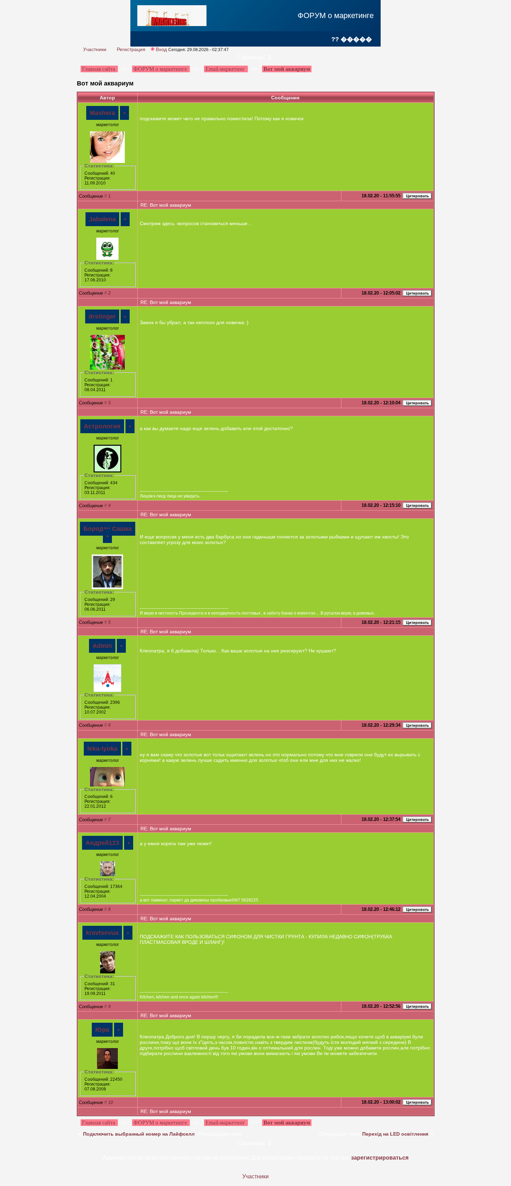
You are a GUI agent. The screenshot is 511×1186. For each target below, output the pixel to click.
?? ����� (351, 39)
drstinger (102, 316)
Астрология (102, 426)
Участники (94, 49)
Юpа (102, 1029)
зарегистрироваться (379, 1158)
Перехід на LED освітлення (395, 1134)
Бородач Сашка (107, 528)
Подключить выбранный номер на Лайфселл (139, 1134)
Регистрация (131, 49)
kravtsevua (102, 932)
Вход (161, 49)
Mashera (102, 112)
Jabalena (102, 219)
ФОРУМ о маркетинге (336, 15)
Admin (102, 645)
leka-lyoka (102, 748)
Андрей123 (102, 842)
